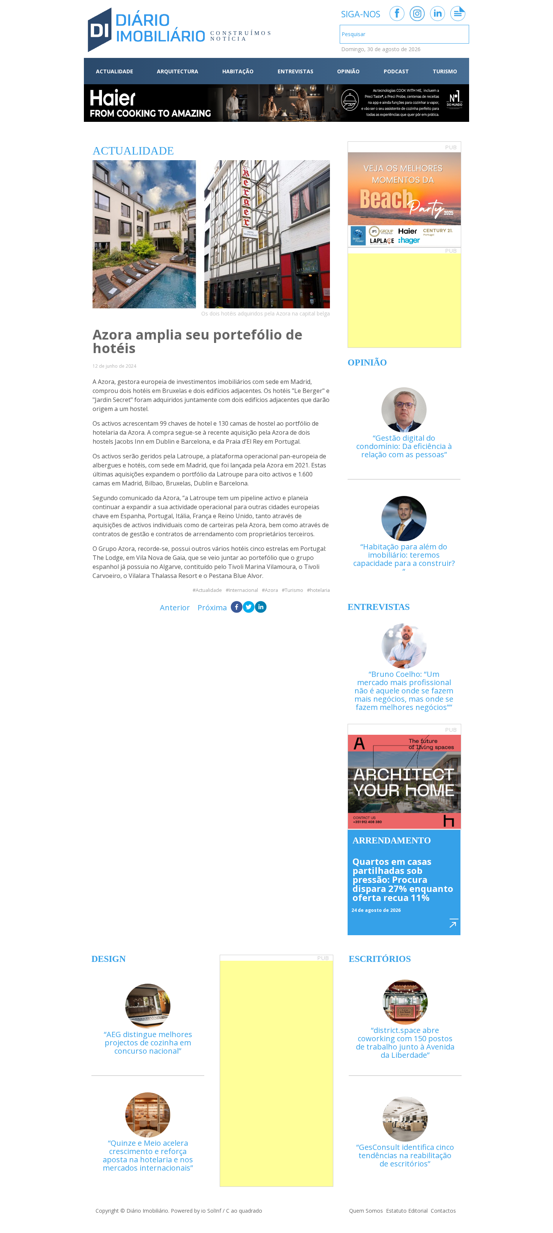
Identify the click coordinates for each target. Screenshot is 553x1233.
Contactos (443, 1210)
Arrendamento (391, 840)
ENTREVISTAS (295, 71)
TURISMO (445, 71)
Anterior (175, 607)
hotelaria (320, 590)
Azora (271, 590)
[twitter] (249, 607)
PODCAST (396, 71)
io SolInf (211, 1210)
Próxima (212, 607)
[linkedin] (261, 607)
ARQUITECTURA (177, 71)
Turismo (294, 590)
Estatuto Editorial (407, 1210)
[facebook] (237, 607)
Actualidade (209, 590)
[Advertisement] (404, 300)
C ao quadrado (244, 1210)
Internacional (243, 590)
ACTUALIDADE (114, 71)
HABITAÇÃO (238, 71)
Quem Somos (366, 1210)
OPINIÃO (348, 71)
